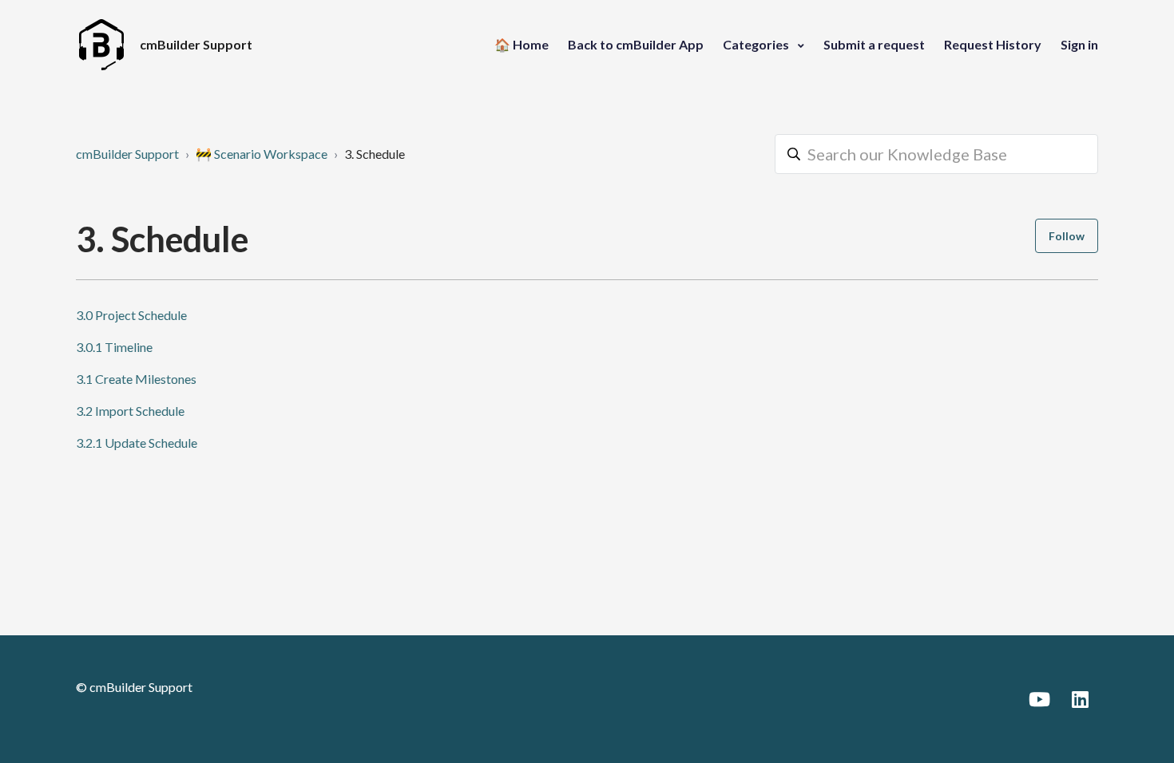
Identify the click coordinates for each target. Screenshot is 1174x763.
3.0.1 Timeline (114, 346)
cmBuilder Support (127, 153)
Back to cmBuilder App (636, 44)
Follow (1067, 236)
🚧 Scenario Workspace (261, 153)
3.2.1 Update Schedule (136, 442)
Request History (992, 44)
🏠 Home (521, 44)
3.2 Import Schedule (130, 410)
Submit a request (874, 44)
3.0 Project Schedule (131, 314)
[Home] (101, 44)
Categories (757, 44)
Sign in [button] (1079, 44)
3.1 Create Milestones (136, 378)
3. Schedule (374, 153)
